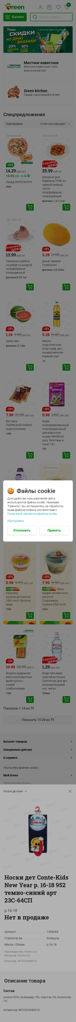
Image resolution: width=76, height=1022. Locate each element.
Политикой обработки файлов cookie (32, 513)
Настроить (15, 521)
